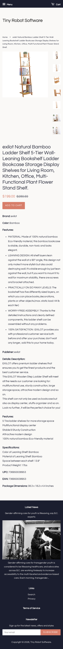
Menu (9, 4)
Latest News (31, 507)
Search (31, 594)
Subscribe (50, 632)
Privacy (31, 599)
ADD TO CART (13, 205)
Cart (58, 4)
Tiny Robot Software (40, 642)
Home (5, 37)
